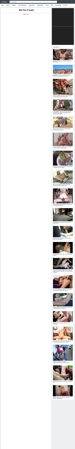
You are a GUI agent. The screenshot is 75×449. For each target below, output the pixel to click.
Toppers (14, 5)
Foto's (47, 5)
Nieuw (8, 5)
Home (2, 5)
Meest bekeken (22, 5)
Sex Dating (58, 5)
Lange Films (31, 5)
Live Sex (65, 5)
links (52, 5)
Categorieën (40, 5)
